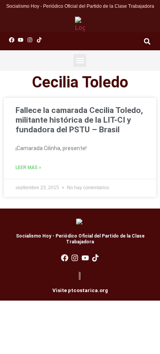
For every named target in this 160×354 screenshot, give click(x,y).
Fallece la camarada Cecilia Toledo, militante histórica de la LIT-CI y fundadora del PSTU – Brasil (79, 120)
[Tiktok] (39, 40)
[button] (147, 41)
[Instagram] (30, 40)
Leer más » (28, 167)
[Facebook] (12, 40)
